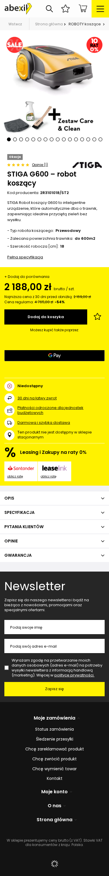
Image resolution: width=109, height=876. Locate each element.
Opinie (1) (40, 164)
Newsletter (34, 586)
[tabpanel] (54, 92)
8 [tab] (51, 139)
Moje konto (54, 792)
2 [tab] (15, 139)
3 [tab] (21, 139)
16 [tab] (100, 139)
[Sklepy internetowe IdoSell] (54, 863)
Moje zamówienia (54, 718)
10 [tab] (64, 139)
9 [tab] (58, 139)
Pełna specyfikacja (25, 257)
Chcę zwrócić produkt (54, 759)
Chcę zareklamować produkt (54, 749)
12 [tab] (76, 139)
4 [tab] (27, 139)
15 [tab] (94, 139)
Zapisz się (54, 689)
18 (62, 246)
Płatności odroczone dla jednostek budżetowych (50, 410)
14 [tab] (88, 139)
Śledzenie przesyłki (54, 739)
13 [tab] (82, 139)
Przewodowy (68, 230)
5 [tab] (33, 139)
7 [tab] (45, 139)
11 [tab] (70, 139)
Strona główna (49, 24)
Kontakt (54, 778)
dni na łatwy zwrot (37, 398)
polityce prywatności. (74, 675)
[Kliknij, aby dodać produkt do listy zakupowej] (97, 317)
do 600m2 (85, 238)
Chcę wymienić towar (54, 768)
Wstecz (15, 24)
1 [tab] (9, 139)
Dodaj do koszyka (46, 317)
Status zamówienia (54, 729)
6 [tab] (39, 139)
